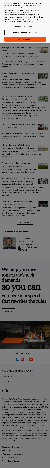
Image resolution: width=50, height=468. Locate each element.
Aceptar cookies (25, 39)
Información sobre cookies (22, 21)
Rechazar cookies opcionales (25, 32)
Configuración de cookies (25, 26)
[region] (25, 21)
